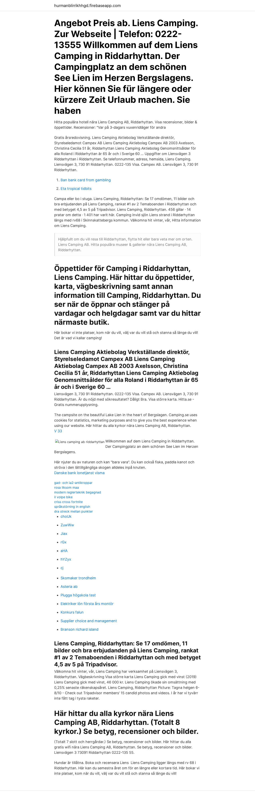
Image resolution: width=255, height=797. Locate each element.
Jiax (64, 533)
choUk (66, 516)
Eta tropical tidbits (76, 188)
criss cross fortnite (68, 502)
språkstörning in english (72, 507)
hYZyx (66, 559)
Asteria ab (69, 586)
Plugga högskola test (78, 595)
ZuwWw (67, 525)
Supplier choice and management (89, 621)
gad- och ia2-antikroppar (73, 483)
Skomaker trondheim (78, 578)
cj (62, 568)
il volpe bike (63, 497)
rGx (64, 542)
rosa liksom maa (66, 487)
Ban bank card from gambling (86, 180)
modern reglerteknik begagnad (77, 492)
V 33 (58, 431)
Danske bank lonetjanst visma (79, 473)
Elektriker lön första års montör (87, 604)
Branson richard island (79, 629)
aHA (64, 551)
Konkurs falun (72, 612)
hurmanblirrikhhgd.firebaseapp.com (87, 6)
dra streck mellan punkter (73, 511)
